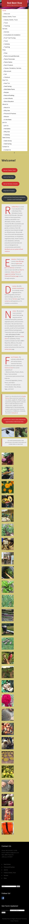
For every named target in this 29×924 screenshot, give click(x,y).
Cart (5, 74)
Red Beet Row (14, 2)
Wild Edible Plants (9, 89)
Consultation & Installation (12, 35)
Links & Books (8, 98)
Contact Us (5, 147)
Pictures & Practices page (12, 276)
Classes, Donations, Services (12, 68)
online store (8, 349)
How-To (22, 270)
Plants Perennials (9, 59)
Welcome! (7, 14)
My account (7, 71)
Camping (7, 44)
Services (4, 29)
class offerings (20, 261)
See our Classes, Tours (9, 170)
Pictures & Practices (10, 113)
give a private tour (10, 268)
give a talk (19, 263)
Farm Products (8, 65)
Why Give (7, 110)
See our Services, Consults (10, 184)
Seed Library (6, 137)
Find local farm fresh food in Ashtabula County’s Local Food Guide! (14, 198)
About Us (5, 104)
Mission (6, 116)
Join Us (4, 122)
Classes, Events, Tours (9, 16)
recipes (13, 272)
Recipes (6, 92)
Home (4, 10)
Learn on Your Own (8, 177)
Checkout (7, 77)
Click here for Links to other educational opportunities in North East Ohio (14, 421)
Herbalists (7, 129)
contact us (7, 301)
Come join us (14, 413)
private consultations (18, 288)
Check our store (9, 368)
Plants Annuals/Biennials (11, 56)
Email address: (6, 910)
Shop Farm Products (9, 190)
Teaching (7, 26)
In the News (7, 119)
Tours (6, 23)
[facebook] (14, 153)
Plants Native (8, 62)
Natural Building (9, 95)
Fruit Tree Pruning (9, 38)
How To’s (5, 80)
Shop (4, 50)
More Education (9, 101)
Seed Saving (7, 86)
